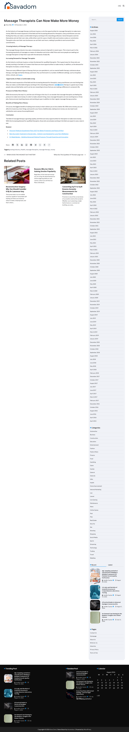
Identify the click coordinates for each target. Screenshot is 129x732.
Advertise (93, 646)
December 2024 (95, 99)
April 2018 (93, 369)
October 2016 (94, 407)
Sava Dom (53, 729)
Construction (94, 438)
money (53, 149)
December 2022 (95, 178)
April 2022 (93, 205)
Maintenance (94, 503)
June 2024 (93, 119)
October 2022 (94, 184)
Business (92, 434)
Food (91, 458)
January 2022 (94, 215)
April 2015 (93, 421)
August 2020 (94, 273)
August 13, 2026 (19, 698)
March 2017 (93, 397)
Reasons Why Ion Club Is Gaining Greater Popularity (45, 170)
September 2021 (95, 229)
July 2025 (93, 75)
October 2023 (94, 147)
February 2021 (94, 253)
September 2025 (95, 68)
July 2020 (93, 277)
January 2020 (94, 297)
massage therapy (44, 149)
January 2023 (94, 174)
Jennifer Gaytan (108, 580)
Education (93, 441)
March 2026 (93, 47)
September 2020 (95, 270)
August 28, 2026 (19, 684)
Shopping (93, 534)
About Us (93, 639)
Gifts (91, 479)
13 (110, 682)
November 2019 (95, 304)
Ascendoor (71, 729)
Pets (91, 517)
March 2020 (93, 291)
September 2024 (95, 109)
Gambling (93, 462)
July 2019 (93, 318)
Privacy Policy (94, 649)
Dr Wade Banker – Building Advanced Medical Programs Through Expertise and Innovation (38, 137)
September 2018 (95, 352)
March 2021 (93, 249)
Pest (91, 513)
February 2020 (94, 294)
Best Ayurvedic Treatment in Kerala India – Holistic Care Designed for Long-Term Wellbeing (38, 134)
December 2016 (95, 404)
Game (91, 465)
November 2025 (95, 61)
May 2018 (93, 366)
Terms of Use (94, 653)
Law (91, 493)
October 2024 (94, 106)
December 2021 (95, 219)
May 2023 (93, 164)
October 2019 (94, 308)
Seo (91, 527)
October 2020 (94, 267)
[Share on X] (17, 145)
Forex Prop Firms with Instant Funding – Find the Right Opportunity (85, 685)
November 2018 (95, 345)
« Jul (98, 695)
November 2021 (95, 222)
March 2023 (93, 171)
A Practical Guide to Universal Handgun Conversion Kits (111, 603)
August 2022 (94, 191)
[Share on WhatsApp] (26, 145)
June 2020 (93, 280)
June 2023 (93, 161)
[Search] (123, 5)
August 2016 (94, 411)
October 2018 (94, 349)
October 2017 (94, 380)
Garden (92, 469)
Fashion (92, 448)
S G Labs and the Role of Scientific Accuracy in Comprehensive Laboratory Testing (110, 590)
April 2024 (93, 126)
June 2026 (93, 37)
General (92, 472)
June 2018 (93, 363)
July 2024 (93, 116)
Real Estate (93, 520)
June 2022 (93, 198)
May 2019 (93, 325)
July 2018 (93, 359)
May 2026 (93, 41)
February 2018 (94, 373)
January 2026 (94, 54)
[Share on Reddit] (35, 145)
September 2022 (95, 188)
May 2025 (93, 82)
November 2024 (95, 102)
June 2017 (93, 390)
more (20, 75)
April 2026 (93, 44)
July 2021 (93, 236)
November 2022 (95, 181)
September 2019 (95, 311)
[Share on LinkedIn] (22, 145)
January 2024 (94, 136)
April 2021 (93, 246)
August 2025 (94, 71)
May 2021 (93, 243)
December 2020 (95, 260)
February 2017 (94, 400)
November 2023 (95, 143)
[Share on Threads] (44, 145)
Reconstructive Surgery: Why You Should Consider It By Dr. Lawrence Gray (16, 189)
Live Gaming (93, 500)
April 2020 (93, 287)
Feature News (94, 452)
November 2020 (95, 263)
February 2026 (94, 51)
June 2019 (93, 321)
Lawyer (92, 496)
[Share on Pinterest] (31, 145)
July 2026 (93, 34)
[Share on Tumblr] (40, 145)
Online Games (94, 510)
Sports (92, 541)
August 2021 (94, 232)
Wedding (92, 558)
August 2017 (94, 383)
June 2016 (93, 414)
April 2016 (93, 417)
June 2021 (93, 239)
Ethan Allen (9, 25)
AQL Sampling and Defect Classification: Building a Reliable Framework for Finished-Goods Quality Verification (110, 574)
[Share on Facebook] (13, 145)
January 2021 (94, 256)
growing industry (14, 149)
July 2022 (93, 195)
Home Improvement (96, 486)
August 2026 (94, 30)
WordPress (87, 729)
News (91, 506)
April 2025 (93, 85)
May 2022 (93, 202)
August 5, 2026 (18, 710)
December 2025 (95, 58)
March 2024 (93, 130)
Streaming (93, 544)
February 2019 (94, 335)
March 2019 (93, 332)
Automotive (93, 431)
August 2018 (94, 356)
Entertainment (94, 445)
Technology (93, 548)
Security (92, 523)
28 (114, 688)
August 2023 (94, 154)
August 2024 (94, 113)
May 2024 (93, 123)
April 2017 (93, 393)
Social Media (94, 537)
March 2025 (93, 89)
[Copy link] (49, 145)
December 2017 (95, 376)
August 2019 (94, 315)
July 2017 (93, 386)
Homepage (93, 636)
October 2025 (94, 65)
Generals (92, 476)
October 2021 (94, 226)
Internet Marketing (95, 489)
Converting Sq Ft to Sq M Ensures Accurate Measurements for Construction (72, 190)
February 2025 (94, 92)
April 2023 (93, 167)
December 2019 (95, 301)
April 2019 (93, 328)
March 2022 (93, 208)
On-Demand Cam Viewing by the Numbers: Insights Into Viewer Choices (112, 615)
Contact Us (93, 633)
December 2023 (95, 140)
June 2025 (93, 78)
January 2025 (94, 95)
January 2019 (94, 339)
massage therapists (32, 149)
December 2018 (95, 342)
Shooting (92, 530)
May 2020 (93, 284)
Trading (92, 551)
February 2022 (94, 212)
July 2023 (93, 157)
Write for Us (93, 643)
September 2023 (95, 150)
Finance (92, 455)
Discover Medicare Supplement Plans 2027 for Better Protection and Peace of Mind (36, 130)
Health (23, 149)
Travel (92, 554)
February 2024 (94, 133)
